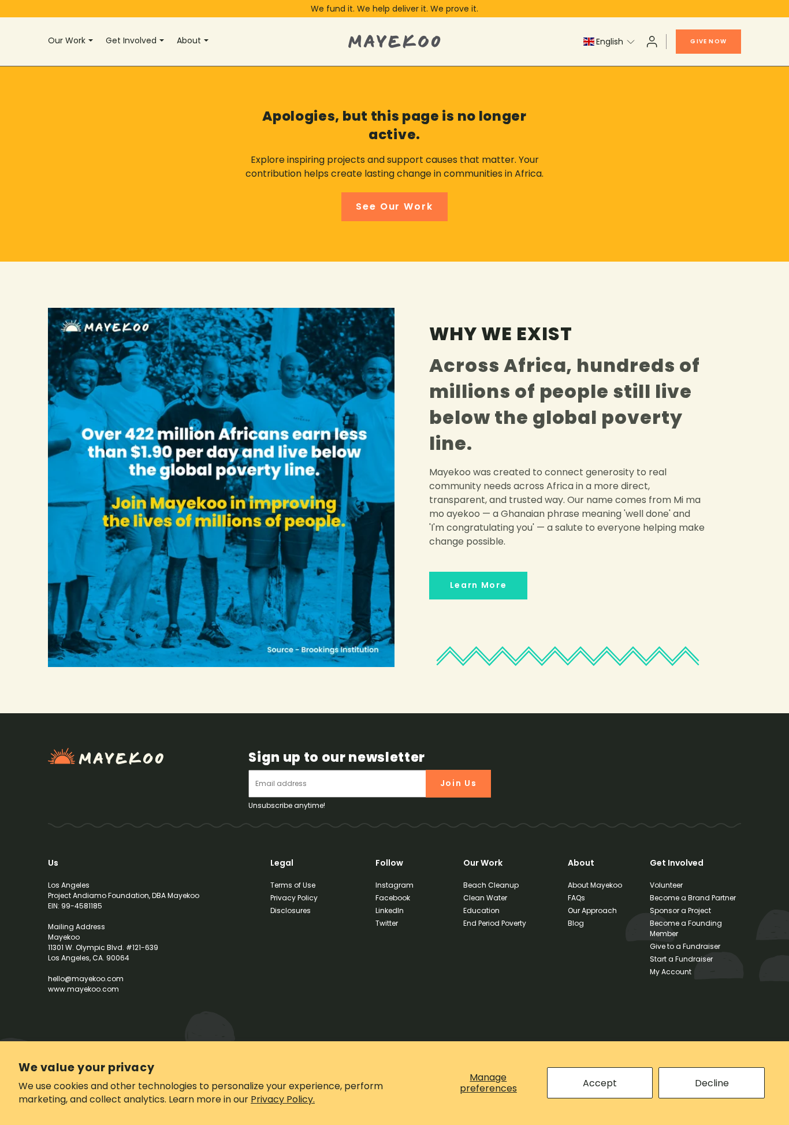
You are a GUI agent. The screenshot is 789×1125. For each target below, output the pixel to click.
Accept (600, 1083)
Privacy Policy (294, 898)
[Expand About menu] (208, 41)
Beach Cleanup (491, 885)
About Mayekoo (595, 885)
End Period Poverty (494, 923)
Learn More (478, 585)
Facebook (392, 898)
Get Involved (131, 40)
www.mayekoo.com (83, 989)
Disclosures (290, 910)
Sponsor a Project (680, 910)
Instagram (394, 885)
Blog (576, 923)
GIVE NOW (708, 41)
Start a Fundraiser (681, 959)
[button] (609, 41)
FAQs (576, 898)
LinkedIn (389, 910)
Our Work (66, 40)
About (189, 40)
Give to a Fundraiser (685, 946)
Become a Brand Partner (693, 898)
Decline (712, 1083)
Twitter (386, 923)
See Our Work (394, 206)
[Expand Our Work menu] (92, 41)
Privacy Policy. (283, 1099)
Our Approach (592, 910)
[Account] (651, 42)
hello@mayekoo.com (86, 979)
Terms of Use (292, 885)
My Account (670, 972)
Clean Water (485, 898)
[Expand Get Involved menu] (163, 41)
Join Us (458, 783)
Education (481, 910)
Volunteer (666, 885)
